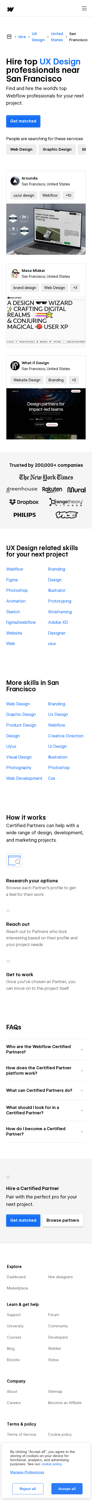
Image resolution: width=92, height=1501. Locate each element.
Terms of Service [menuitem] (21, 1434)
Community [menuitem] (58, 1326)
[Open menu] (84, 8)
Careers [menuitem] (14, 1403)
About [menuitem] (12, 1391)
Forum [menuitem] (53, 1315)
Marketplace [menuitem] (17, 1288)
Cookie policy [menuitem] (60, 1434)
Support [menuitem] (14, 1315)
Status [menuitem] (53, 1360)
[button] (68, 195)
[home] (10, 9)
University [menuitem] (15, 1326)
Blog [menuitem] (11, 1349)
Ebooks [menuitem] (13, 1360)
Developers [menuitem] (58, 1337)
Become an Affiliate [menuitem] (65, 1403)
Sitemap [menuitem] (55, 1391)
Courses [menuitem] (14, 1337)
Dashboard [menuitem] (16, 1277)
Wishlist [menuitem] (54, 1349)
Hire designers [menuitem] (60, 1277)
